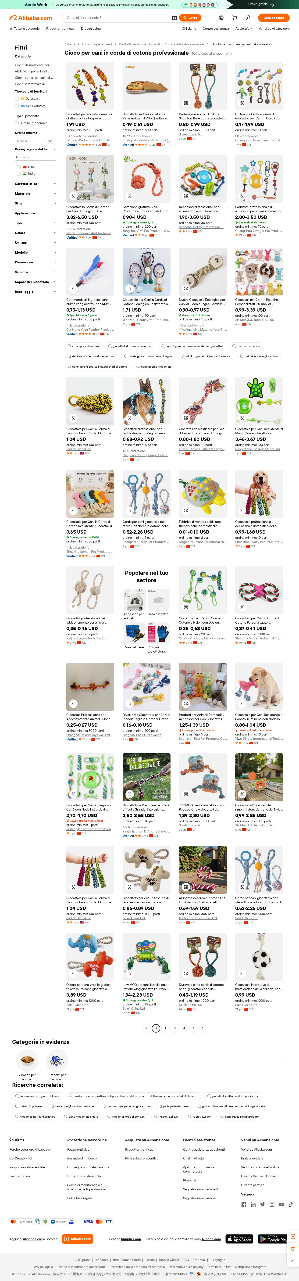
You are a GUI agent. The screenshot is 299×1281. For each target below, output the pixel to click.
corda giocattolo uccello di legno (150, 356)
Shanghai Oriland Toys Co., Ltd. (88, 735)
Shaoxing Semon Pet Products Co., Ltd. (90, 551)
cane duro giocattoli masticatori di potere (100, 366)
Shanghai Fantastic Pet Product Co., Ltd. (147, 140)
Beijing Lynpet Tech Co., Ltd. (86, 638)
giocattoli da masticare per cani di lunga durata (233, 1106)
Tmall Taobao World (127, 1260)
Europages (217, 1260)
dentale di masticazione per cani (93, 356)
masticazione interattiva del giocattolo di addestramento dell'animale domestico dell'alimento (136, 1096)
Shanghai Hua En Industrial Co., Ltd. (259, 638)
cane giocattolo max (85, 346)
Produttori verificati (139, 1149)
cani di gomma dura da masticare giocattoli (194, 346)
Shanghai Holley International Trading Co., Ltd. (203, 227)
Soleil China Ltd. (190, 134)
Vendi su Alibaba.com (256, 1149)
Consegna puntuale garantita (88, 1167)
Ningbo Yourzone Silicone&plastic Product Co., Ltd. (203, 542)
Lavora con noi (20, 1176)
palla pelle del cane (176, 1106)
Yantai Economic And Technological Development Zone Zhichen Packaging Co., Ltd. (90, 233)
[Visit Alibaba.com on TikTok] (290, 1204)
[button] (174, 18)
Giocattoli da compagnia (186, 44)
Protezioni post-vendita (84, 1176)
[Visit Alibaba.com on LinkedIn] (253, 1204)
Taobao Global (169, 1260)
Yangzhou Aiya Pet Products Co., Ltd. (147, 231)
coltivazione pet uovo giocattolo (128, 1106)
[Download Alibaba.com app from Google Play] (274, 1239)
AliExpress (82, 1260)
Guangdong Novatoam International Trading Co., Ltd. (259, 140)
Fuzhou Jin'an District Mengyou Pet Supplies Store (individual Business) (203, 449)
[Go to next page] (203, 1028)
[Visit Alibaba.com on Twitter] (262, 1204)
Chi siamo (16, 1139)
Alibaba (69, 44)
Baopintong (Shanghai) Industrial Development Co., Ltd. (259, 449)
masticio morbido (248, 346)
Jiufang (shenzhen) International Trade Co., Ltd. (90, 829)
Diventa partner (252, 1185)
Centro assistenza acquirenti (204, 1149)
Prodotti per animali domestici (140, 44)
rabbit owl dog (202, 1116)
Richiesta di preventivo (141, 1158)
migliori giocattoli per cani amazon (208, 356)
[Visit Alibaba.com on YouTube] (281, 1204)
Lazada (150, 1260)
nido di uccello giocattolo (261, 356)
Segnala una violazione (199, 1198)
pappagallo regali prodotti (242, 1116)
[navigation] (35, 536)
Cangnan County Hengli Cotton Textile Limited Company (147, 455)
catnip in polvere (31, 1106)
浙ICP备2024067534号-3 (268, 1274)
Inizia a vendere (252, 1158)
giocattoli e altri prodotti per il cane (235, 1096)
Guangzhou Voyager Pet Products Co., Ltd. (259, 231)
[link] (293, 1237)
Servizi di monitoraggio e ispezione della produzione (86, 1187)
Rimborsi (189, 1180)
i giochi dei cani (169, 1116)
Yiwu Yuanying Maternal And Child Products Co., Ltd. (203, 329)
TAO (186, 1260)
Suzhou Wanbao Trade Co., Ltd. (88, 140)
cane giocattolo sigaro (83, 1116)
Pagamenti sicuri (79, 1149)
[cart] (235, 18)
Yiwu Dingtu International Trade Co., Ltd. (259, 738)
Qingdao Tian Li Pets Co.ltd (142, 735)
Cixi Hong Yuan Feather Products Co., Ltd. (90, 329)
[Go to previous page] (146, 1028)
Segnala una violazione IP (201, 1189)
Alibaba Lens (33, 1239)
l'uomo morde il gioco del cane (40, 1096)
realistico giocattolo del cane (74, 1106)
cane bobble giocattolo (156, 366)
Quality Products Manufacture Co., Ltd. (203, 638)
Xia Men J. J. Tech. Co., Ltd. (254, 320)
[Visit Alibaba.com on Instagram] (272, 1204)
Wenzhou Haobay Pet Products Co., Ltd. (147, 320)
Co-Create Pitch (21, 1158)
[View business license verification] (191, 1274)
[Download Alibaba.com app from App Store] (239, 1239)
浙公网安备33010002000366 (226, 1274)
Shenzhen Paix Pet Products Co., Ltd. (203, 738)
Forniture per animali (97, 44)
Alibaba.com (211, 1239)
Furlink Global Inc (78, 449)
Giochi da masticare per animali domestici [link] (241, 44)
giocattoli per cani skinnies (37, 1116)
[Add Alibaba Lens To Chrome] (77, 1239)
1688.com (101, 1260)
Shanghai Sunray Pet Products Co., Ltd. (147, 542)
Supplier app (131, 1239)
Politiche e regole (80, 1198)
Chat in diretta (193, 1158)
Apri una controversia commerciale (198, 1169)
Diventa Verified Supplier (259, 1176)
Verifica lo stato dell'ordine (260, 1167)
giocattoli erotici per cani (128, 1116)
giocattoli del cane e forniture (132, 346)
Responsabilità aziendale (27, 1167)
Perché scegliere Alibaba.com (31, 1149)
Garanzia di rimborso (82, 1158)
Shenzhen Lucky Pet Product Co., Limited (259, 542)
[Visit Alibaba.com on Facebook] (244, 1204)
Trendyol (199, 1260)
